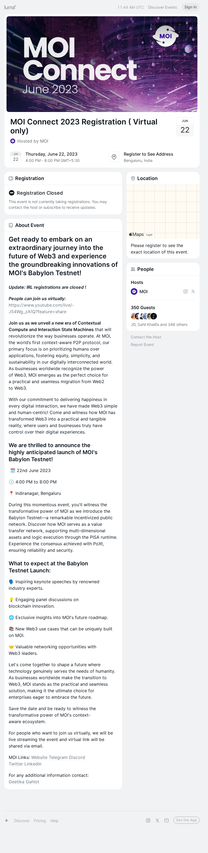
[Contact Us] (166, 820)
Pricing (40, 820)
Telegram (58, 757)
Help (54, 820)
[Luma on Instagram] (148, 820)
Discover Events (162, 7)
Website (39, 757)
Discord (77, 757)
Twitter (16, 764)
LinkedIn (32, 764)
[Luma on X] (157, 820)
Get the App (186, 820)
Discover (22, 820)
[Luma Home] (10, 7)
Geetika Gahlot (24, 781)
